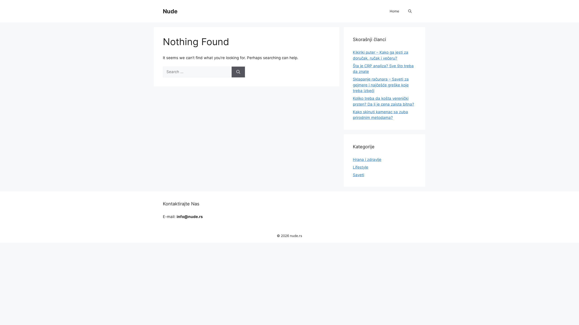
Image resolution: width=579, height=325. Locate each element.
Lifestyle (360, 167)
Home (394, 11)
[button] (410, 11)
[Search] (238, 72)
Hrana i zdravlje (367, 159)
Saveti (358, 175)
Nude (170, 11)
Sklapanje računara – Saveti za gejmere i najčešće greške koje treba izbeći (381, 85)
